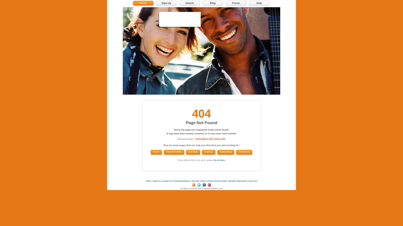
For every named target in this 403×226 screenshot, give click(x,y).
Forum (236, 3)
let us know (219, 160)
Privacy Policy (221, 181)
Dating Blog (226, 152)
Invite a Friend (207, 181)
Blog (213, 3)
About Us (157, 181)
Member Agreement (238, 181)
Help (259, 3)
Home (143, 3)
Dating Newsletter (182, 181)
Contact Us (244, 152)
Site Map (193, 152)
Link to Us (252, 181)
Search (189, 3)
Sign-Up (166, 3)
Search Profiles (174, 152)
